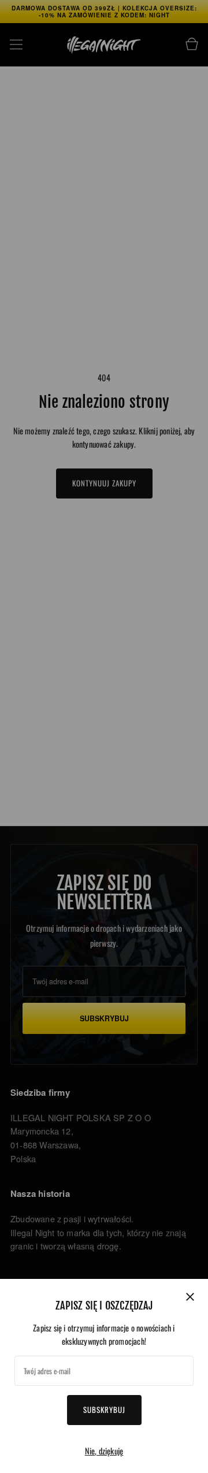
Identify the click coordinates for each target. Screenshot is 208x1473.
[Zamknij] (190, 1296)
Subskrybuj (104, 1409)
